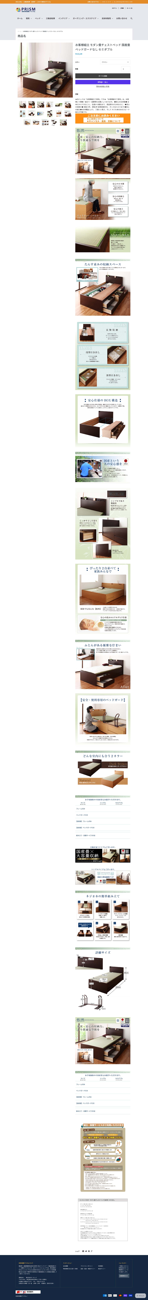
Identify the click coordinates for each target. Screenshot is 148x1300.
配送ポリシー (101, 1268)
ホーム (20, 18)
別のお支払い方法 (102, 86)
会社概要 (65, 1266)
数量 (76, 69)
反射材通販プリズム (21, 1296)
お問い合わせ (121, 18)
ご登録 (122, 8)
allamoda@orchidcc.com (123, 2)
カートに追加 (103, 76)
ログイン (114, 8)
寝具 (28, 18)
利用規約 (100, 1266)
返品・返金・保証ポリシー (88, 1268)
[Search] (131, 19)
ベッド (38, 18)
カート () (129, 8)
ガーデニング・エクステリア (85, 18)
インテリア (63, 18)
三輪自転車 (50, 18)
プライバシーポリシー (87, 1266)
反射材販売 (106, 18)
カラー (77, 62)
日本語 (32, 1292)
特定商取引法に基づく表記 (70, 1268)
